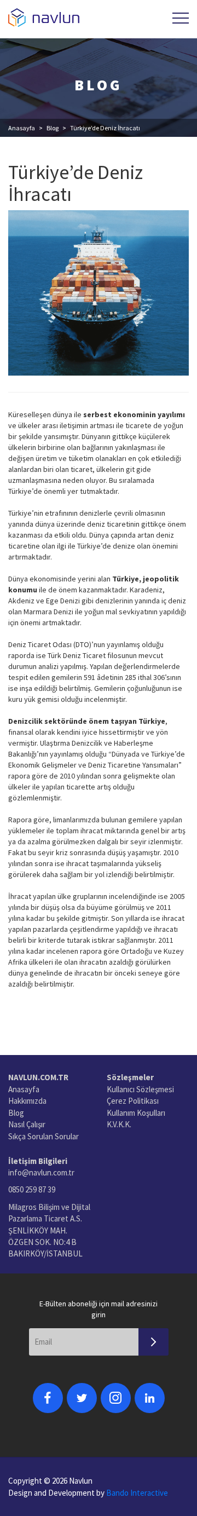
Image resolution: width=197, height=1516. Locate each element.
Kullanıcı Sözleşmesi (140, 1089)
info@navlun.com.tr (41, 1172)
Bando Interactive (137, 1493)
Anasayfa (21, 128)
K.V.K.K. (119, 1124)
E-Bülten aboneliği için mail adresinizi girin (98, 1309)
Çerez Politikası (133, 1101)
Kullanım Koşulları (136, 1113)
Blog (53, 128)
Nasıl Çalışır (26, 1124)
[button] (180, 18)
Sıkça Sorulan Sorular (43, 1136)
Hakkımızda (27, 1101)
